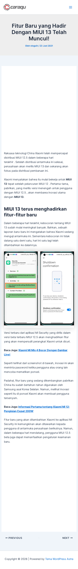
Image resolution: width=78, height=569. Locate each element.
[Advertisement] (39, 110)
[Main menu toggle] (70, 7)
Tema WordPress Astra (59, 559)
